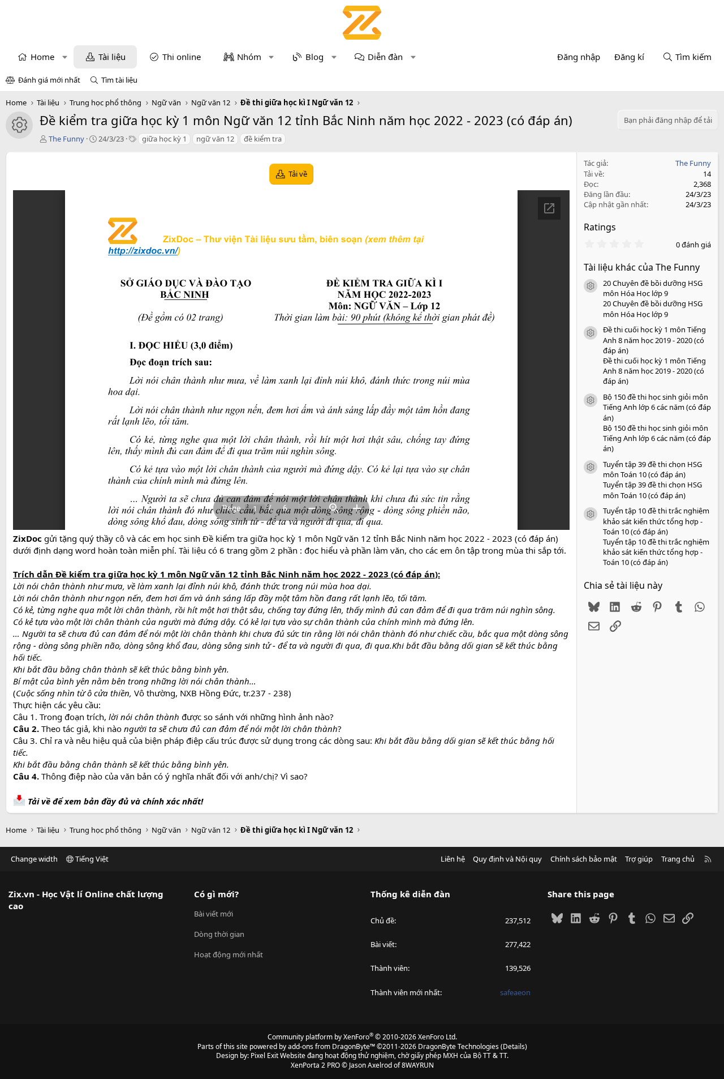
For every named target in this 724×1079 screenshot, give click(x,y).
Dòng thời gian (219, 934)
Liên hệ (453, 859)
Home (42, 56)
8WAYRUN (418, 1065)
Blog (314, 56)
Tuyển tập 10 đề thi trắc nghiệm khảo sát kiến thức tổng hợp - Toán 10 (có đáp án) (656, 521)
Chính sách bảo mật (583, 859)
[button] (65, 56)
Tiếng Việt (91, 859)
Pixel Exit (264, 1055)
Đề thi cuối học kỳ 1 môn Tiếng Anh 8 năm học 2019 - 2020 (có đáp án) (654, 339)
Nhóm (249, 56)
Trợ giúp (639, 859)
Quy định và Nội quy (507, 859)
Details (514, 1046)
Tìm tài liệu (119, 80)
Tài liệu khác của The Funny (642, 267)
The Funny (66, 139)
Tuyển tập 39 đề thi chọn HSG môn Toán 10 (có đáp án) (652, 469)
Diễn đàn (385, 56)
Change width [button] (34, 859)
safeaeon (515, 992)
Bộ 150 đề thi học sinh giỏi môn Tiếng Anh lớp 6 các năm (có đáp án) (657, 407)
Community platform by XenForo (362, 1037)
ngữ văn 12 (215, 139)
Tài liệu (112, 56)
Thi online (181, 56)
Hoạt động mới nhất (228, 954)
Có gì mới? (216, 894)
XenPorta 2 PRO (315, 1065)
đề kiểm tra (263, 139)
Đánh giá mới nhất (49, 80)
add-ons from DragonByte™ (331, 1046)
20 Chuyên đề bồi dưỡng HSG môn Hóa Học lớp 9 (653, 288)
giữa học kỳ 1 (164, 139)
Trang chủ (678, 859)
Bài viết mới (213, 914)
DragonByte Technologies (458, 1046)
